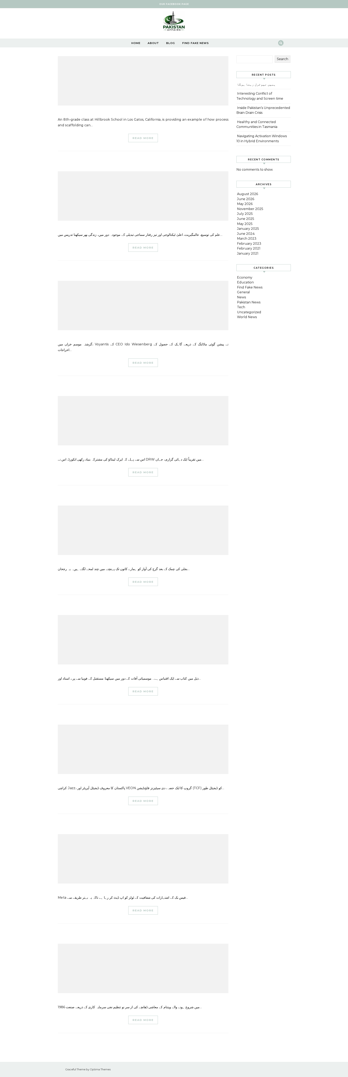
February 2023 (249, 243)
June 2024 (246, 234)
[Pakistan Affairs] (174, 22)
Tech (241, 307)
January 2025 (248, 229)
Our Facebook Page (174, 4)
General (243, 292)
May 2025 (245, 224)
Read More (143, 138)
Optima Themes (100, 1069)
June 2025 (245, 219)
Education (245, 282)
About (153, 43)
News (241, 297)
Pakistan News (248, 302)
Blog (170, 43)
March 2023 (246, 238)
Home (135, 43)
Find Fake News (195, 43)
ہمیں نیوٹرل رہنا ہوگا (256, 84)
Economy (244, 277)
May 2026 (245, 204)
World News (247, 317)
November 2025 (250, 209)
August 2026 (247, 194)
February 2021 (248, 248)
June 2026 (245, 199)
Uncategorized (249, 312)
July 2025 (245, 214)
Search (282, 59)
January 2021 (247, 253)
